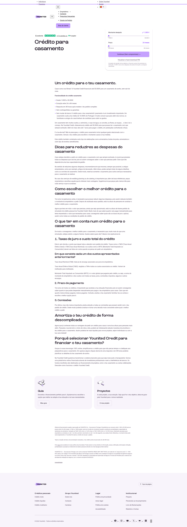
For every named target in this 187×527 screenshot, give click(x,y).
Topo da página (147, 484)
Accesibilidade (101, 509)
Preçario (129, 497)
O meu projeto (104, 403)
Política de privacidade (103, 497)
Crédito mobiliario (41, 505)
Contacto (68, 501)
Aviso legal (99, 501)
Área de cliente (63, 26)
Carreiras (68, 505)
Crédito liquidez (40, 501)
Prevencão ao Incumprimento (136, 501)
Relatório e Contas (132, 509)
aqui (59, 445)
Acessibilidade (58, 462)
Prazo (110, 43)
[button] (145, 32)
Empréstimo (64, 12)
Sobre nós (68, 497)
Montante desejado (115, 32)
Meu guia (43, 403)
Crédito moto (39, 497)
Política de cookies (102, 505)
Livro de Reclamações (133, 505)
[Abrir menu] (52, 16)
